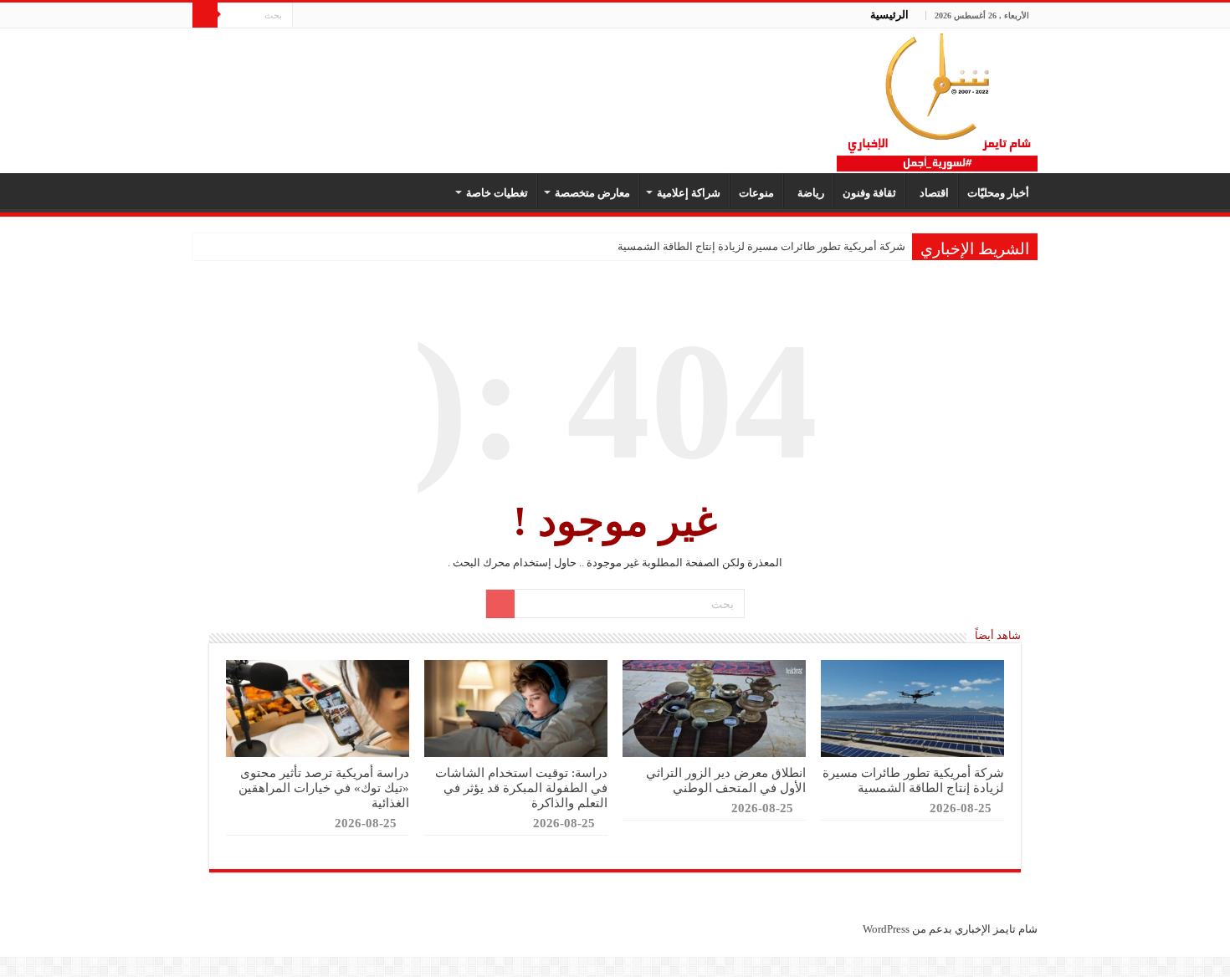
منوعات (756, 193)
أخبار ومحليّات (998, 193)
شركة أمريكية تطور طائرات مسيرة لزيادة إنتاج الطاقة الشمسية (761, 246)
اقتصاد (932, 193)
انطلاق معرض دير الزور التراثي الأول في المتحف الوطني (726, 780)
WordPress (886, 929)
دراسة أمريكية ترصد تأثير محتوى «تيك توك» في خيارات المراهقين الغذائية (323, 787)
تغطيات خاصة (497, 193)
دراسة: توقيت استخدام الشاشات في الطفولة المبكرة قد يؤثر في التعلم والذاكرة (521, 787)
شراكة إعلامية (688, 193)
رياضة (808, 193)
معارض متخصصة (592, 193)
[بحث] (205, 15)
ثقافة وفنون (869, 193)
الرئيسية (889, 14)
